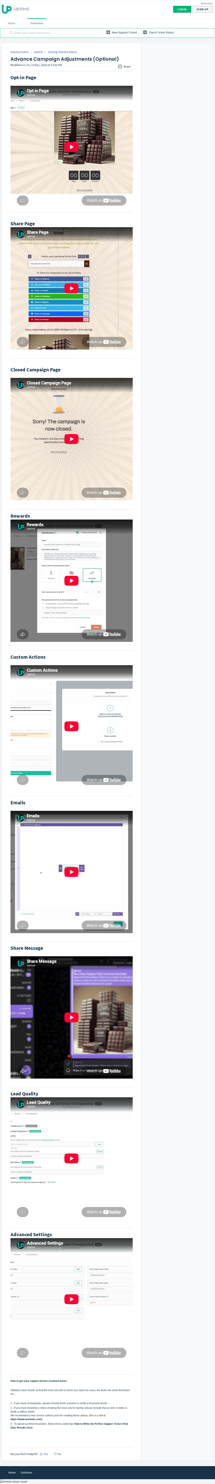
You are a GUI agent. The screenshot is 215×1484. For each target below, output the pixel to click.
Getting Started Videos (62, 52)
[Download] (99, 711)
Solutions (36, 23)
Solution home (19, 52)
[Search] (11, 33)
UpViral (38, 52)
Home (11, 23)
